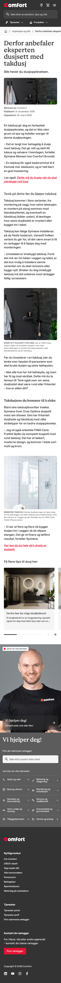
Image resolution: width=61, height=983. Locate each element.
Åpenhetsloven (11, 886)
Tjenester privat (12, 910)
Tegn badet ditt (11, 868)
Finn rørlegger (15, 951)
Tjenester (15, 22)
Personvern (10, 877)
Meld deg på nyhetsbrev (16, 891)
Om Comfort (10, 859)
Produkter (39, 22)
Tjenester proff (11, 915)
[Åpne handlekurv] (48, 5)
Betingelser (10, 881)
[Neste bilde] (55, 634)
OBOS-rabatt (11, 863)
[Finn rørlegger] (41, 5)
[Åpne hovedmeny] (54, 5)
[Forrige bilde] (49, 634)
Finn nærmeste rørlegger (16, 919)
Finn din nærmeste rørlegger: (17, 751)
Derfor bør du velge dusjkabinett (26, 613)
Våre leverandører (13, 872)
